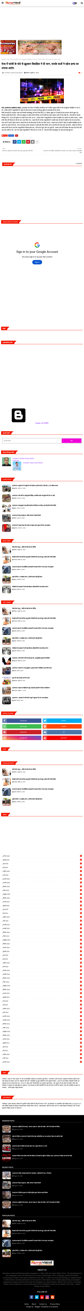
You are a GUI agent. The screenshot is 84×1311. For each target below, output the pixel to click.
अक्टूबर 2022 (42, 1031)
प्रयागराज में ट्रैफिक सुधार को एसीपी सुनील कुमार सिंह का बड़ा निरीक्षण (30, 1192)
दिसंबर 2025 (42, 887)
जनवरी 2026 (42, 883)
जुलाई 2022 (42, 1043)
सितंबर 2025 (42, 898)
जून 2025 (42, 909)
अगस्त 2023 (42, 993)
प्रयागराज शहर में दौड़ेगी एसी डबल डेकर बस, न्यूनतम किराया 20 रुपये (29, 1146)
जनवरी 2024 (42, 974)
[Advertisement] (42, 23)
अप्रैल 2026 (42, 871)
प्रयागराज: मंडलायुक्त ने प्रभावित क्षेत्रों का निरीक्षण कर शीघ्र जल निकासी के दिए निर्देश (34, 505)
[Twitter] (19, 142)
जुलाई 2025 (42, 906)
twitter (63, 721)
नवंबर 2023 (42, 982)
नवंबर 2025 (42, 890)
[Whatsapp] (24, 142)
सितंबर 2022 (42, 1035)
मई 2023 (42, 1005)
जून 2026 (42, 864)
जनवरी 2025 (42, 928)
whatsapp (23, 726)
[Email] (33, 142)
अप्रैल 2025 (42, 917)
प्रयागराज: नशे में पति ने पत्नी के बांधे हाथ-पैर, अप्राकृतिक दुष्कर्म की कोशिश (31, 658)
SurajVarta (54, 1307)
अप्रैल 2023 (42, 1009)
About (34, 1304)
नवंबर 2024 (42, 936)
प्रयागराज (11, 136)
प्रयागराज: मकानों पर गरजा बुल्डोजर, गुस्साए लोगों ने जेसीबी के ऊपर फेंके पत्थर (32, 668)
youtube (64, 738)
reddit (63, 726)
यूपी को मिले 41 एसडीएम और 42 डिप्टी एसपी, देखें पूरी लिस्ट (27, 577)
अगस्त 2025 (42, 902)
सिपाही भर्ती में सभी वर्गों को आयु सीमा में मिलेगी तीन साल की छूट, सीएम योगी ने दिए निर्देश (34, 557)
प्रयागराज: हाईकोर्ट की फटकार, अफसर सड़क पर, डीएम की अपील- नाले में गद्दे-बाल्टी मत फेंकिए (36, 1127)
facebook (23, 721)
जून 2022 (42, 1047)
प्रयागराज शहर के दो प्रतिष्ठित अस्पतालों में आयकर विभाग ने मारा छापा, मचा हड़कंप (32, 567)
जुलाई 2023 (42, 997)
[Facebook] (15, 142)
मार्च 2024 (42, 967)
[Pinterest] (28, 142)
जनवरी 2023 (42, 1020)
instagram (23, 738)
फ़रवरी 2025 (42, 925)
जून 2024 (42, 955)
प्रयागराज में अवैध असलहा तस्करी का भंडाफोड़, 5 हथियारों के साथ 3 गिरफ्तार (31, 1173)
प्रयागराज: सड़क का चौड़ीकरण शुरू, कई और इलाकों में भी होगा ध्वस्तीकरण (31, 688)
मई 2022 (42, 1050)
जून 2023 (42, 1001)
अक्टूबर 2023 (42, 986)
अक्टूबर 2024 (42, 940)
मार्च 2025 (42, 921)
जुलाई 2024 (42, 951)
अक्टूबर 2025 (42, 894)
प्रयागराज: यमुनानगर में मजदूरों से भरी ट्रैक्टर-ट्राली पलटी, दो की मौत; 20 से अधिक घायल (35, 485)
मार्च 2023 (42, 1012)
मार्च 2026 (42, 875)
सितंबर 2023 (42, 989)
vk (64, 732)
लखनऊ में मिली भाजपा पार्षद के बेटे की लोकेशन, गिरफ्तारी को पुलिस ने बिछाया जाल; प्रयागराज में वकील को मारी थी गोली (42, 1156)
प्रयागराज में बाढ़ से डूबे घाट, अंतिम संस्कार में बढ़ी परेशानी (26, 515)
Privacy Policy (55, 1304)
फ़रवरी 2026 (42, 879)
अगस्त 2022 (42, 1039)
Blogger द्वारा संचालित (41, 423)
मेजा (8, 59)
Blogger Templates (41, 1307)
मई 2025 (42, 913)
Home (26, 1304)
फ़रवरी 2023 (42, 1016)
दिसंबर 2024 (42, 932)
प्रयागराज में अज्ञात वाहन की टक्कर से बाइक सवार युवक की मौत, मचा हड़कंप (31, 525)
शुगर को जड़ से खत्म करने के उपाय (21, 678)
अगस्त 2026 (42, 856)
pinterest (23, 732)
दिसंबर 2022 (42, 1024)
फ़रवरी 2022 (42, 1062)
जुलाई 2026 (42, 860)
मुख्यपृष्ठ (4, 59)
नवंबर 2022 (42, 1028)
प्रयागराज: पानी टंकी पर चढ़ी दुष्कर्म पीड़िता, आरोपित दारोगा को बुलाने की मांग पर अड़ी (33, 495)
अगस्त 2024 (42, 947)
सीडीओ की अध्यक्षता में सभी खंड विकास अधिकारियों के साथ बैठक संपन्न (30, 587)
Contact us (43, 1304)
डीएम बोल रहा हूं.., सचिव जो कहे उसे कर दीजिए (24, 547)
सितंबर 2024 (42, 944)
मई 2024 (42, 959)
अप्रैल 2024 (42, 963)
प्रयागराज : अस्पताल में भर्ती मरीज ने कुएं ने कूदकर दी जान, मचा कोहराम (30, 698)
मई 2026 (42, 867)
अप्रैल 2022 (42, 1054)
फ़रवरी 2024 (42, 970)
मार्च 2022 (42, 1058)
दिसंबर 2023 (42, 978)
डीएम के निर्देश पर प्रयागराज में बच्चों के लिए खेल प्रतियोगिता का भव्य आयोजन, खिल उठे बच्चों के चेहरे (37, 1136)
